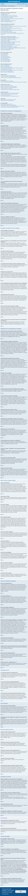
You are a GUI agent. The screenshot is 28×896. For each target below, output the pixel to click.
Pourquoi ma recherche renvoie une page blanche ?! (9, 87)
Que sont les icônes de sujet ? (5, 61)
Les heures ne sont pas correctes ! (6, 27)
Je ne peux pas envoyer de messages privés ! (8, 75)
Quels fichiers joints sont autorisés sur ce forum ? (8, 99)
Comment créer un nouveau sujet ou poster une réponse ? (10, 37)
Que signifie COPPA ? (4, 14)
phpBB (25, 277)
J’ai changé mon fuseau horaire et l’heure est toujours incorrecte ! (11, 28)
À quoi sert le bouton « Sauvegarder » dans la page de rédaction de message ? (13, 47)
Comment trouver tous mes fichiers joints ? (7, 100)
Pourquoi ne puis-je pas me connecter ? (7, 17)
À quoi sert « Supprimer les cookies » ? (7, 21)
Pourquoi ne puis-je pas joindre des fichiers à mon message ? (10, 44)
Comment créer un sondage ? (5, 40)
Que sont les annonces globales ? (6, 57)
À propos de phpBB (19, 843)
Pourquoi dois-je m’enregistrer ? (6, 13)
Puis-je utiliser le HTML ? (4, 54)
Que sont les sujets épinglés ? (5, 59)
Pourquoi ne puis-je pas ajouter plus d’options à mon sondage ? (11, 41)
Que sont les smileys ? (4, 55)
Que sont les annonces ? (5, 58)
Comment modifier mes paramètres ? (6, 25)
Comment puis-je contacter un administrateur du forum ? (9, 107)
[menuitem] (3, 4)
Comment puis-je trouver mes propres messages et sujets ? (10, 89)
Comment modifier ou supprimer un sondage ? (8, 42)
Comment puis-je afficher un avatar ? (6, 31)
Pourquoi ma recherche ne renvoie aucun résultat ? (9, 86)
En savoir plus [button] (5, 893)
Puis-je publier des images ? (5, 56)
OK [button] (20, 891)
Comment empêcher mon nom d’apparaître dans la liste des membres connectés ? (14, 26)
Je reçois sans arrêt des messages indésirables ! (8, 76)
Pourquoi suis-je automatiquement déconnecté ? (8, 20)
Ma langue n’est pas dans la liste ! (6, 29)
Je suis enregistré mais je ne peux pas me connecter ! (9, 16)
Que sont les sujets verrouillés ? (6, 60)
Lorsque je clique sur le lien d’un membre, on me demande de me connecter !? (12, 34)
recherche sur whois (18, 862)
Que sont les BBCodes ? (4, 53)
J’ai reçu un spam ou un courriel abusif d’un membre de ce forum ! (11, 77)
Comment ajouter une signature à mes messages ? (9, 39)
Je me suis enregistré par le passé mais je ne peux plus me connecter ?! (12, 18)
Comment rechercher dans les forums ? (7, 85)
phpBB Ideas (3, 852)
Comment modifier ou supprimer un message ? (8, 38)
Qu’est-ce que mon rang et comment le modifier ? (8, 32)
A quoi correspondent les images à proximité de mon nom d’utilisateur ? (12, 30)
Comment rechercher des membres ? (7, 88)
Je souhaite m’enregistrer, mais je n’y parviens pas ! (9, 15)
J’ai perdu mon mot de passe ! (5, 19)
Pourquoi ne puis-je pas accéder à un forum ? (8, 43)
